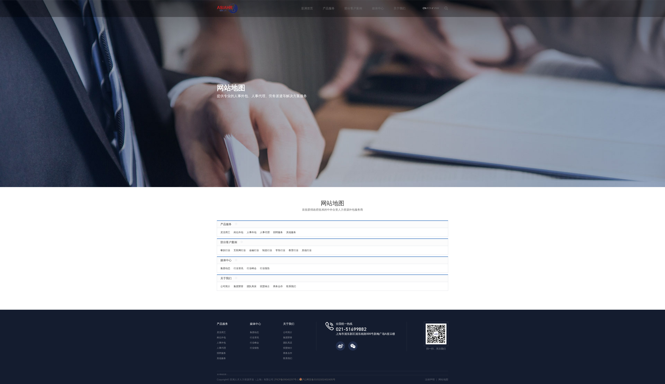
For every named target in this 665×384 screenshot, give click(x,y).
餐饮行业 (225, 250)
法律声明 (430, 379)
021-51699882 (351, 329)
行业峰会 (251, 268)
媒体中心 (378, 8)
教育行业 (293, 250)
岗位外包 (238, 232)
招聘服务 (278, 232)
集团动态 (225, 268)
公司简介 (225, 286)
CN (424, 8)
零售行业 (280, 250)
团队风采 (251, 286)
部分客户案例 (353, 8)
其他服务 (291, 232)
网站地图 (443, 379)
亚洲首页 (307, 8)
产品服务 (329, 8)
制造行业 (267, 250)
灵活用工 (225, 232)
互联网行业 (240, 250)
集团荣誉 (238, 286)
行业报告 (265, 268)
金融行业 (254, 250)
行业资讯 (238, 268)
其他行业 (307, 250)
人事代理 (265, 232)
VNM (436, 8)
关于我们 (399, 8)
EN (430, 8)
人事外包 (251, 232)
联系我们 (291, 286)
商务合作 (278, 286)
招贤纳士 (265, 286)
